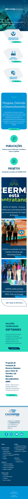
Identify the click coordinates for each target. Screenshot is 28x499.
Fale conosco (18, 459)
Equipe (4, 456)
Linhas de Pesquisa (7, 453)
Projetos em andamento (8, 467)
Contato (16, 458)
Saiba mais (16, 42)
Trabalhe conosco (19, 461)
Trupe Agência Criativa (14, 496)
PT (24, 1)
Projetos (3, 462)
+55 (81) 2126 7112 (14, 423)
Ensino (16, 444)
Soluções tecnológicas (8, 464)
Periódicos (5, 478)
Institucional (5, 448)
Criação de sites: (14, 495)
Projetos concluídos (7, 469)
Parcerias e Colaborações (8, 455)
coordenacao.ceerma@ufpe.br (14, 421)
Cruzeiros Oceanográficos (8, 465)
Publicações (5, 473)
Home (3, 444)
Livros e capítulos (7, 480)
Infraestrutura (6, 451)
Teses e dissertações (7, 476)
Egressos (5, 458)
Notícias (16, 454)
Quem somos (6, 449)
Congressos (5, 474)
